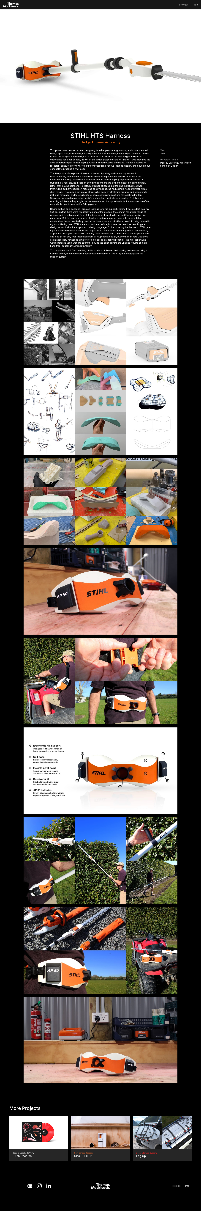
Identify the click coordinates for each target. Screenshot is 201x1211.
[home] (11, 5)
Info (196, 4)
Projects (183, 4)
